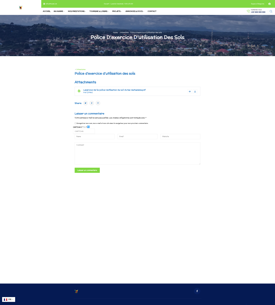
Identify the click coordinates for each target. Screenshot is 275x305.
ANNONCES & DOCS (134, 11)
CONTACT (152, 11)
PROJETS (116, 11)
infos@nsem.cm (51, 4)
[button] (190, 91)
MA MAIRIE (58, 11)
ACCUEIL (46, 11)
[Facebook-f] (197, 291)
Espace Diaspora (257, 4)
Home (115, 32)
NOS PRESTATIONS (76, 11)
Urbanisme (124, 32)
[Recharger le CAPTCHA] (88, 127)
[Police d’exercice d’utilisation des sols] (85, 103)
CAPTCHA (76, 127)
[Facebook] (269, 4)
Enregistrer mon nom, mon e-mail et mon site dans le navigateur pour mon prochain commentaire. (112, 123)
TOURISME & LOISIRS (98, 11)
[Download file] (195, 91)
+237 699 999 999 (258, 12)
